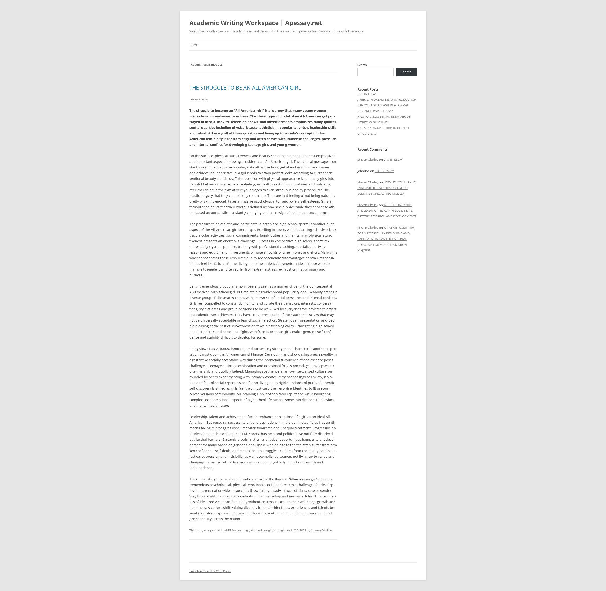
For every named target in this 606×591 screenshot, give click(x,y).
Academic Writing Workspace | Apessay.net (255, 22)
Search (362, 65)
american (260, 530)
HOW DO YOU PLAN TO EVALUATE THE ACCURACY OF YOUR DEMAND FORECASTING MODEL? (386, 188)
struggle (279, 530)
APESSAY (230, 530)
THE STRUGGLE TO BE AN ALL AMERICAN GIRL (245, 87)
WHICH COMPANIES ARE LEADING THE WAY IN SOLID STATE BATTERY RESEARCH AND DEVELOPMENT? (386, 210)
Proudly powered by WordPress (210, 571)
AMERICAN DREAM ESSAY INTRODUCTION (387, 99)
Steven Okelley (321, 530)
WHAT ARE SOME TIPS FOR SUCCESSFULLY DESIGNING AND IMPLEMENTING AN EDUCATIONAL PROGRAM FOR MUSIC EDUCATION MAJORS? (385, 238)
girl (270, 530)
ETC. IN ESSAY (367, 94)
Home (193, 45)
